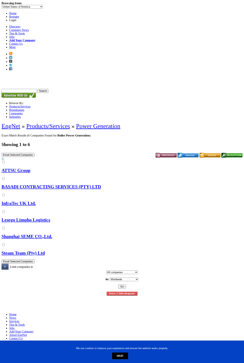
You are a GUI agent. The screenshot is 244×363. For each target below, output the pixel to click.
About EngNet (18, 335)
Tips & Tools (17, 33)
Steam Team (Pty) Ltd (23, 253)
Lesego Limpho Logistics (26, 219)
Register (14, 16)
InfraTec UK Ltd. (19, 203)
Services (14, 321)
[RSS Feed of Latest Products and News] (10, 54)
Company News (19, 30)
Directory (15, 26)
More (12, 47)
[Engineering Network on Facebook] (10, 69)
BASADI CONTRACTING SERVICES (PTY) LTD (51, 186)
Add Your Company (21, 331)
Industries (15, 116)
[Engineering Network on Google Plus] (10, 61)
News (12, 317)
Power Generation (98, 126)
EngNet (11, 126)
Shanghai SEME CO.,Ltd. (27, 236)
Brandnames (16, 110)
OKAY (120, 355)
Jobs (11, 36)
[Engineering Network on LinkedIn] (10, 57)
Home (13, 13)
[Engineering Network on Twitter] (10, 65)
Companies (16, 113)
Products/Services (19, 106)
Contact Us (16, 43)
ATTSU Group (16, 170)
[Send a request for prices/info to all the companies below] (122, 294)
